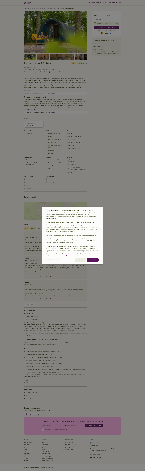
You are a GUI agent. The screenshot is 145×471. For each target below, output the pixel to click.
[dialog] (72, 235)
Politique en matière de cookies (66, 255)
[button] (53, 260)
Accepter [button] (93, 260)
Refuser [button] (80, 260)
